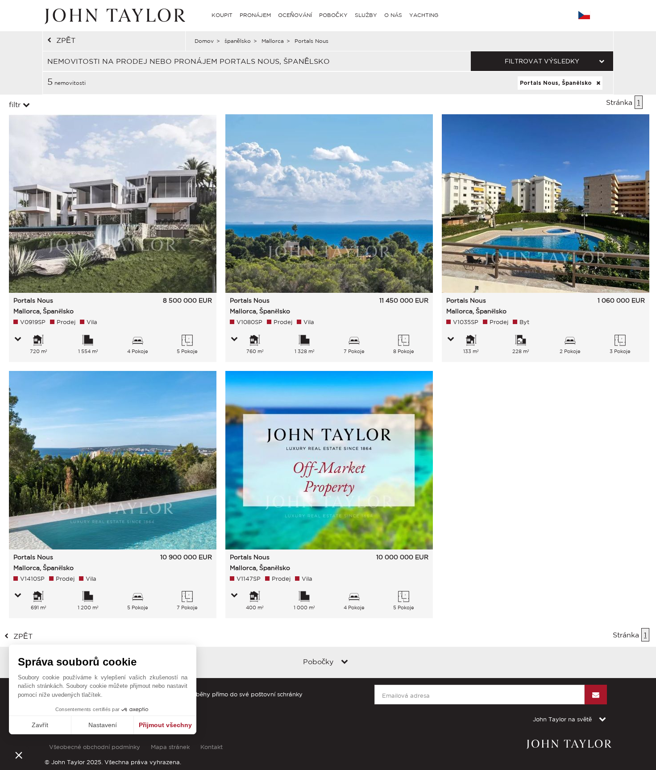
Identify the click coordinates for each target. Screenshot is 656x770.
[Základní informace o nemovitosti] (18, 339)
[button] (18, 755)
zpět (65, 40)
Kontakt (211, 747)
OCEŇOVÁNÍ (295, 15)
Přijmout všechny (165, 724)
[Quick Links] (344, 662)
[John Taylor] (113, 15)
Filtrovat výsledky (542, 61)
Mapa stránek (170, 747)
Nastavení (102, 724)
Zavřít (40, 724)
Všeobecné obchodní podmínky (94, 747)
